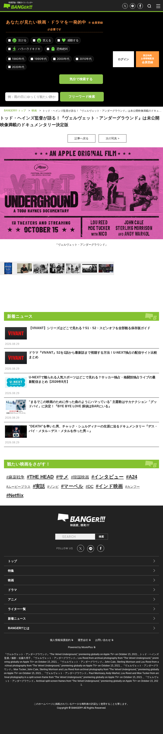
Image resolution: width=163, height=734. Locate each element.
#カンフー (132, 486)
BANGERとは (18, 628)
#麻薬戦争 (15, 477)
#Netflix (14, 495)
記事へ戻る (81, 138)
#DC (89, 486)
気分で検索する (81, 79)
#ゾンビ (53, 486)
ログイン (123, 59)
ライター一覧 (17, 609)
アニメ (12, 599)
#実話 (39, 486)
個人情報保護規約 (60, 640)
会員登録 (147, 59)
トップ (12, 561)
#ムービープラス (18, 486)
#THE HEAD (40, 476)
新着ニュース (17, 618)
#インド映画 (109, 486)
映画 (11, 580)
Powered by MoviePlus (80, 647)
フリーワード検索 (82, 96)
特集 (11, 570)
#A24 (131, 476)
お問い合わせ (103, 640)
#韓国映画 (80, 477)
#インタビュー (107, 476)
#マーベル (72, 486)
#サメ (62, 476)
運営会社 (83, 640)
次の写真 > (112, 138)
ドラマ (12, 589)
